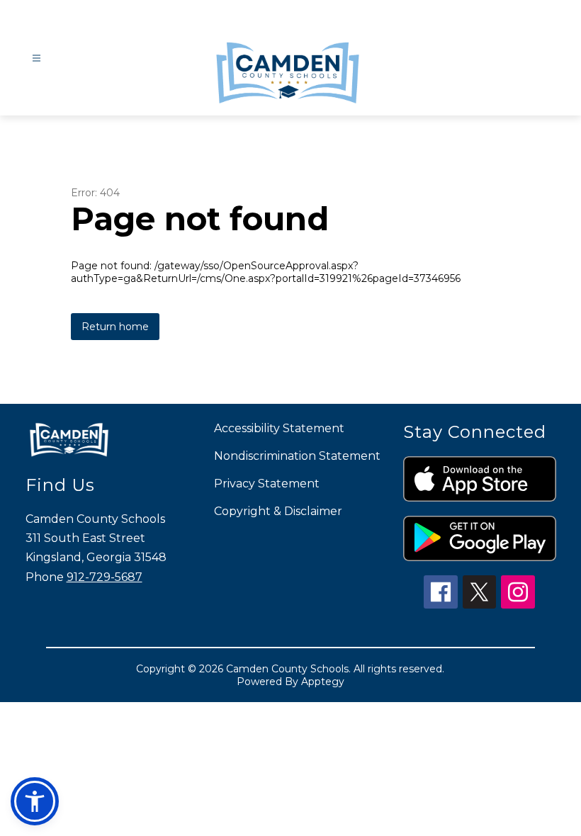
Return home (115, 326)
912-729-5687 (104, 577)
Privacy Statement (267, 483)
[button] (34, 801)
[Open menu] (36, 58)
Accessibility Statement (279, 428)
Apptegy (322, 681)
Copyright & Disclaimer (278, 511)
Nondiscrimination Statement (297, 456)
